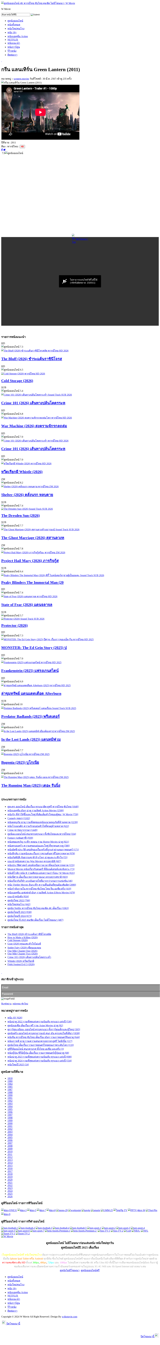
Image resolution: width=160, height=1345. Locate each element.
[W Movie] (7, 1236)
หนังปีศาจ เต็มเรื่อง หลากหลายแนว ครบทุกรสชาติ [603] (38, 877)
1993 (10, 1103)
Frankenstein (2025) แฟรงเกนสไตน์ (30, 671)
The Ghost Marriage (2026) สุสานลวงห (32, 538)
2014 (10, 1162)
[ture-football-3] (44, 1228)
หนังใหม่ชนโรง (16, 28)
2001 (10, 1126)
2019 (10, 1177)
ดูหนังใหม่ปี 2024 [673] (20, 916)
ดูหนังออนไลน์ (15, 20)
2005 (10, 1137)
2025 (10, 1193)
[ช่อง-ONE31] (9, 1210)
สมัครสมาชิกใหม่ (20, 1004)
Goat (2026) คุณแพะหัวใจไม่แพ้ (24, 943)
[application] (80, 281)
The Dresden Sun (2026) (20, 515)
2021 (10, 1182)
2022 (10, 1185)
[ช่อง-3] (22, 1210)
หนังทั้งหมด (14, 24)
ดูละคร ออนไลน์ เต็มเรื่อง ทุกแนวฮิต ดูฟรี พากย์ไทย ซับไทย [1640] (43, 806)
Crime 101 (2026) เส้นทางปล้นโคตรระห (33, 403)
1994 (10, 1106)
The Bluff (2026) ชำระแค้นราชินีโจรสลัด (29, 934)
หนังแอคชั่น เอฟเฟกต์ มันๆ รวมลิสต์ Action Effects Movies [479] (41, 892)
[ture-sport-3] (123, 1228)
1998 (10, 1117)
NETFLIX (13, 39)
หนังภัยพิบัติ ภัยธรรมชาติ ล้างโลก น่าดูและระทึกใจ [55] (37, 857)
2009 (10, 1148)
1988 (10, 1092)
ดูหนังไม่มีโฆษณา (70, 1270)
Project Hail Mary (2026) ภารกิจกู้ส (30, 561)
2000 (10, 1123)
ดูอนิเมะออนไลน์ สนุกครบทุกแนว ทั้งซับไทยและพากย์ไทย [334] (42, 834)
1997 (10, 1115)
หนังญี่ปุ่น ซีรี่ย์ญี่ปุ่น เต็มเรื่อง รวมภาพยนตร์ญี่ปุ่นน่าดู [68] (38, 1053)
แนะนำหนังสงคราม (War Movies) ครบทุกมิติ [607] (34, 861)
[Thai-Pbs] (151, 1210)
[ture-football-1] (9, 1228)
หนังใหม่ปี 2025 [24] (18, 1064)
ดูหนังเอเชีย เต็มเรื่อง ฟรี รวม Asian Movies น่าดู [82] (35, 1025)
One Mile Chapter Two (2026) (23, 953)
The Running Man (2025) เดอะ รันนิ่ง (30, 785)
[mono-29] (62, 1210)
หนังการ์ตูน (14, 47)
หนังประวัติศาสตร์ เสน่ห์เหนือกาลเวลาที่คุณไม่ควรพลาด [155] (41, 865)
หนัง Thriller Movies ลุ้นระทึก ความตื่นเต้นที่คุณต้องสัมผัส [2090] (42, 884)
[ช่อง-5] (31, 1210)
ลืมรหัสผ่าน (6, 1004)
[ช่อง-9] (5, 1214)
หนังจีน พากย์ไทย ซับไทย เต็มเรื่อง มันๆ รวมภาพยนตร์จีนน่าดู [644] (44, 1037)
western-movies (21, 78)
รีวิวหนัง (12, 51)
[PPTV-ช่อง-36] (136, 1210)
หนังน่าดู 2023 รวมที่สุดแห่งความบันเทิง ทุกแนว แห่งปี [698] (40, 1056)
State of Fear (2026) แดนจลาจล (26, 605)
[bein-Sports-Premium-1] (57, 1230)
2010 (10, 1151)
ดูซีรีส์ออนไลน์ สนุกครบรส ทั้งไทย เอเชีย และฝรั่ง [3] (36, 1049)
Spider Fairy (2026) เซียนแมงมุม (24, 947)
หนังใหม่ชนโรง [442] (19, 904)
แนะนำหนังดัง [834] (18, 896)
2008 (10, 1146)
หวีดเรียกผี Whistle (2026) (21, 472)
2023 (10, 1188)
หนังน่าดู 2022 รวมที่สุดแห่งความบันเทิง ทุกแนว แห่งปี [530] (40, 1021)
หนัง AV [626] (15, 1017)
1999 (10, 1120)
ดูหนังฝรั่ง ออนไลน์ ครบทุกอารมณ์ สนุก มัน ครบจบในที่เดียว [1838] (44, 1033)
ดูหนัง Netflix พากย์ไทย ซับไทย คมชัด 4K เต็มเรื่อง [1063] (38, 908)
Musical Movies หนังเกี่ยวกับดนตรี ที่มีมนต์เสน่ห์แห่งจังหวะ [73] (41, 869)
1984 (10, 1084)
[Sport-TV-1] (8, 1233)
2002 (10, 1129)
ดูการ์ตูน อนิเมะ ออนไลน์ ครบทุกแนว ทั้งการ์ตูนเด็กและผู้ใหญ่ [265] (44, 1029)
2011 (10, 1154)
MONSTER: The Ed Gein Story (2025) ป (34, 648)
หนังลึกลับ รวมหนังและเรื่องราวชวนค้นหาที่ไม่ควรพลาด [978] (41, 853)
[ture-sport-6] (23, 1230)
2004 (10, 1134)
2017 (10, 1171)
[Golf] (127, 1230)
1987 (10, 1089)
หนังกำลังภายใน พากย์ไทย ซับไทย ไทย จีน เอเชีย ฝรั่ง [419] (39, 888)
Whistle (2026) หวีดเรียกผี (21, 961)
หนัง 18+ (12, 32)
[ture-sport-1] (94, 1228)
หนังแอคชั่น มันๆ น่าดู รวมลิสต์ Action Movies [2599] (36, 810)
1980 (10, 1081)
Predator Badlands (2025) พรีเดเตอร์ (30, 716)
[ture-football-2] (26, 1228)
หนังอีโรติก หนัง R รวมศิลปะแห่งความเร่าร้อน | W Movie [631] (41, 873)
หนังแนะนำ (14, 43)
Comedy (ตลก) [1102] (19, 818)
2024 (10, 1191)
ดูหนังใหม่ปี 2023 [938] (20, 912)
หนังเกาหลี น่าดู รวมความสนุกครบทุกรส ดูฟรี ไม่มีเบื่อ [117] (40, 1041)
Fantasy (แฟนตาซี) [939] (20, 838)
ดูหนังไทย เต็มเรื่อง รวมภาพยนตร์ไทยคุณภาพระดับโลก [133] (41, 1045)
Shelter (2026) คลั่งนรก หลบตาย (27, 495)
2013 (10, 1160)
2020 (10, 1179)
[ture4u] (86, 1210)
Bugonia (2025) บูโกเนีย (20, 762)
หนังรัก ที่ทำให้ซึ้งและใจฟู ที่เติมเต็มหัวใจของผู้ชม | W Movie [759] (43, 814)
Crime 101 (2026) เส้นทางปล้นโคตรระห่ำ (29, 957)
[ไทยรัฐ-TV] (120, 1210)
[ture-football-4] (61, 1228)
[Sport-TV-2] (23, 1233)
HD (22, 146)
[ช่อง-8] (51, 1210)
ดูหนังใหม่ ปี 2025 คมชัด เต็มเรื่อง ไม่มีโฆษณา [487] (35, 920)
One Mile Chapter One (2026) (22, 951)
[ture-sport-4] (138, 1228)
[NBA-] (136, 1230)
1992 (10, 1101)
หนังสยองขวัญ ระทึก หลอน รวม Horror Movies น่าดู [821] (38, 841)
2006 (10, 1140)
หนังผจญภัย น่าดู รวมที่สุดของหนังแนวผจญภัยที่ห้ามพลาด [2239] (43, 822)
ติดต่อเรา (12, 54)
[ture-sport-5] (8, 1230)
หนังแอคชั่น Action (18, 36)
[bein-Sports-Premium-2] (84, 1230)
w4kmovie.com (69, 1316)
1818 (10, 1078)
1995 (10, 1109)
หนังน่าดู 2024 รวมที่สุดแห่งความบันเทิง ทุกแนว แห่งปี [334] (40, 1060)
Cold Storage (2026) (17, 381)
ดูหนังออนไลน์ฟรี (90, 1270)
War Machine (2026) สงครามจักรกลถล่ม (34, 426)
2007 (10, 1143)
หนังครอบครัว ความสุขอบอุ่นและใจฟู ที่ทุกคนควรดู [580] (39, 845)
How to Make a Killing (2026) (23, 937)
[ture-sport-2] (109, 1228)
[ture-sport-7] (37, 1230)
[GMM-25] (107, 1210)
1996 (10, 1112)
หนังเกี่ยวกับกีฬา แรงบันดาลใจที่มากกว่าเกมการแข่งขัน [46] (40, 881)
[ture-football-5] (78, 1228)
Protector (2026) (14, 625)
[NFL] (144, 1230)
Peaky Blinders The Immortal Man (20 (32, 582)
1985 (10, 1086)
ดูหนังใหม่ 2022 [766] (19, 900)
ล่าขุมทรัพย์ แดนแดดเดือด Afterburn (31, 693)
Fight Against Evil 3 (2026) (21, 964)
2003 (10, 1131)
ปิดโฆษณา (82, 239)
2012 (10, 1157)
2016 (10, 1168)
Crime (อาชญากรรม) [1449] (22, 830)
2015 (10, 1165)
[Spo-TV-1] (104, 1230)
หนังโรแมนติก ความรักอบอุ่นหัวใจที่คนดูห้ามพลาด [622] (38, 826)
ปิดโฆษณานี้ (13, 1323)
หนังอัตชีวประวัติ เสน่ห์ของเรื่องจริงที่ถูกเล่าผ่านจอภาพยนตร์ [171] (43, 849)
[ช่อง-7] (41, 1210)
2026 (10, 1196)
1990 (10, 1095)
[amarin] (95, 1210)
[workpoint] (74, 1210)
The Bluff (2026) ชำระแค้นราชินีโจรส (31, 359)
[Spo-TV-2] (117, 1230)
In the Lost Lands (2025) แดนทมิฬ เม (31, 739)
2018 (10, 1174)
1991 (10, 1098)
